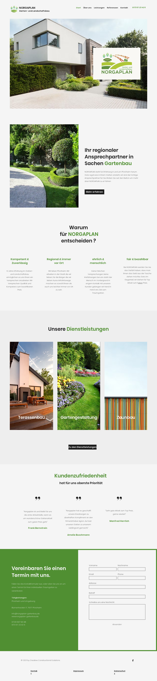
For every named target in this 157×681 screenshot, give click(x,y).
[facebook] (132, 660)
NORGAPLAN (27, 8)
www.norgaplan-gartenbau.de (25, 616)
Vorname (93, 565)
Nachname (123, 565)
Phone (120, 574)
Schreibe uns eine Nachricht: (101, 602)
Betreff (92, 593)
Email (91, 574)
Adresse (92, 583)
